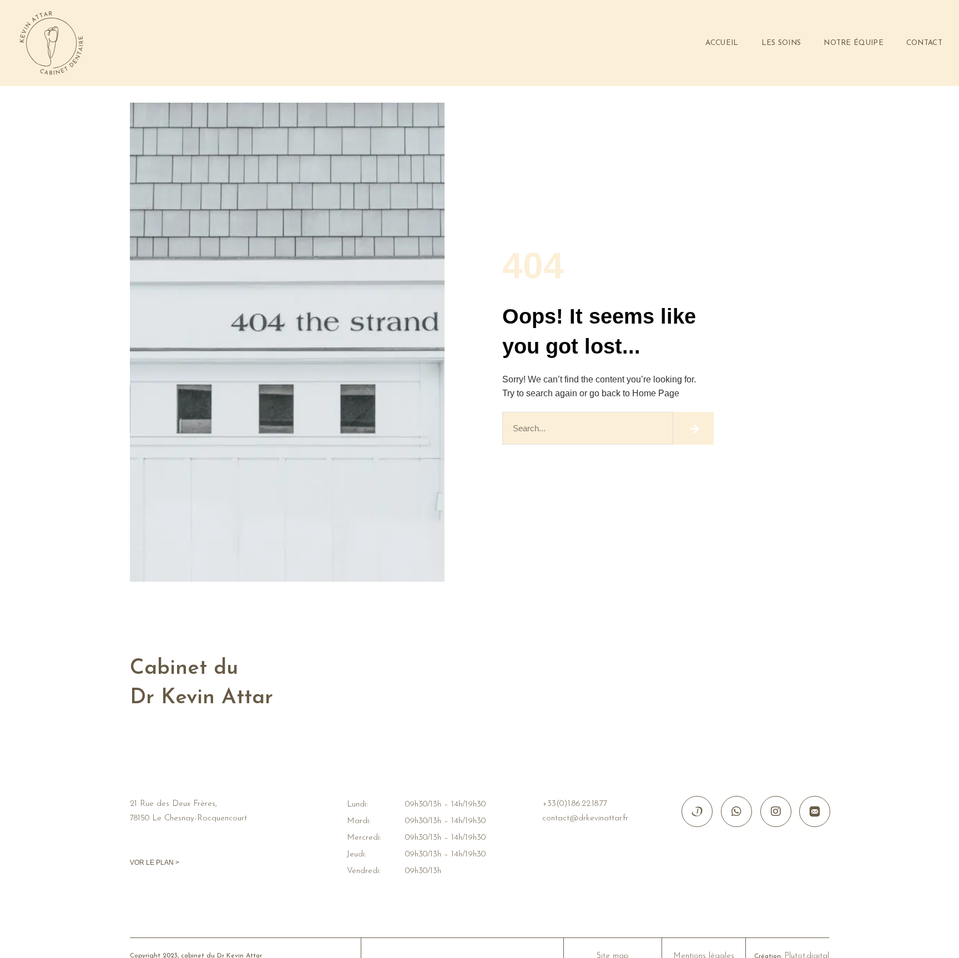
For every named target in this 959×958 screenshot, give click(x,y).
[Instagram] (775, 811)
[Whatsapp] (736, 811)
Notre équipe (854, 43)
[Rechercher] (693, 428)
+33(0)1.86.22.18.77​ (574, 804)
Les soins (781, 43)
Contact (924, 43)
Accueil (721, 43)
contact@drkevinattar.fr (585, 818)
